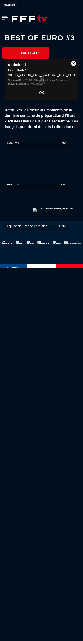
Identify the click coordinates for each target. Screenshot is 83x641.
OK (41, 92)
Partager (30, 53)
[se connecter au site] (76, 5)
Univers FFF (10, 4)
